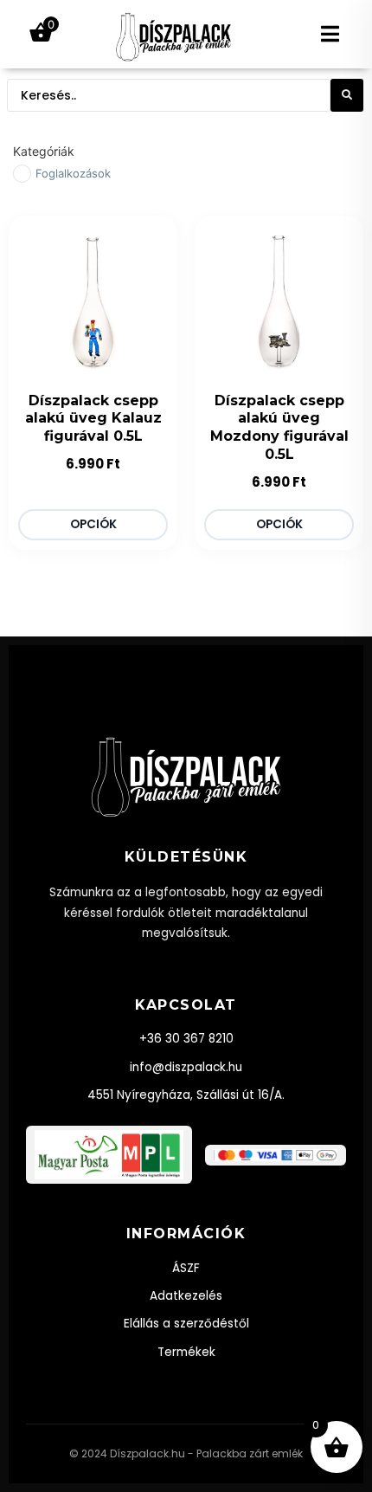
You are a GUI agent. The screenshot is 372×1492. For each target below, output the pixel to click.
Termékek (186, 1352)
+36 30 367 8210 (186, 1038)
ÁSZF (186, 1268)
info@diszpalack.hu (186, 1067)
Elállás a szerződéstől (186, 1323)
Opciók (93, 524)
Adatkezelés (186, 1296)
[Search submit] (346, 95)
